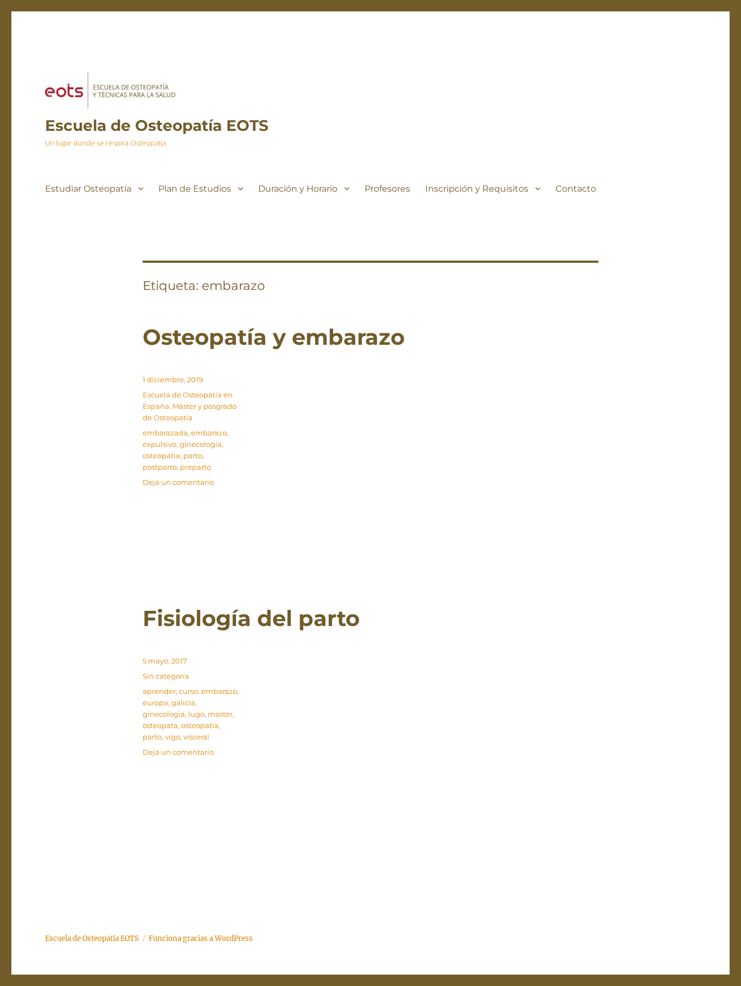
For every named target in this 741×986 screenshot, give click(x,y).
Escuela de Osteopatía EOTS (157, 125)
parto (192, 455)
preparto (195, 467)
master (220, 714)
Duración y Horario (297, 189)
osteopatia (161, 455)
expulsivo (159, 444)
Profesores (387, 189)
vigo (172, 736)
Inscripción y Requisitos (476, 189)
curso (188, 691)
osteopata (160, 725)
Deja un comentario (178, 482)
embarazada (165, 432)
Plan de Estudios (194, 189)
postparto (160, 467)
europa (155, 702)
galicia (183, 702)
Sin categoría (166, 676)
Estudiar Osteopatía (88, 189)
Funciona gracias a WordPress (201, 938)
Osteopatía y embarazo (274, 337)
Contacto (575, 189)
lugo (196, 714)
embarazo (209, 432)
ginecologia (201, 444)
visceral (196, 736)
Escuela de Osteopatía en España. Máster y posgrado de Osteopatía (190, 406)
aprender (159, 691)
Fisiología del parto (251, 618)
